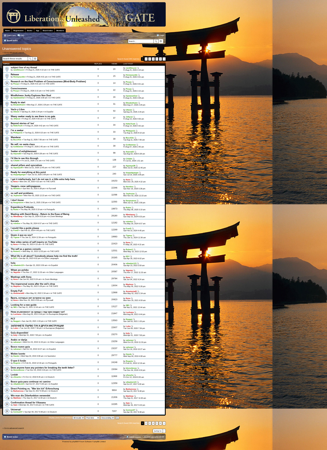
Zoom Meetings (56, 216)
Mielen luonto (18, 353)
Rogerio (16, 363)
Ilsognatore (18, 202)
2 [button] (146, 59)
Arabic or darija (19, 339)
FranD (16, 230)
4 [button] (153, 59)
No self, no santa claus (23, 144)
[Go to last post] (138, 68)
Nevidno (17, 188)
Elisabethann (19, 105)
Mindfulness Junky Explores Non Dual (31, 95)
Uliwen (16, 112)
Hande (16, 356)
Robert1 (16, 251)
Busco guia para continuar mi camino (31, 381)
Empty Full (16, 291)
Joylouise (17, 195)
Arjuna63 (17, 154)
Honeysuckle (19, 77)
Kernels (15, 221)
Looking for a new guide (23, 305)
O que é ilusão (18, 360)
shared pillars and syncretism (26, 165)
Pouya (16, 84)
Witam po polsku (20, 270)
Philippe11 (17, 133)
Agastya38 (18, 168)
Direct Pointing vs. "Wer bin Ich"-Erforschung (35, 388)
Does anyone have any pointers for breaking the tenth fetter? (42, 367)
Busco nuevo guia (20, 346)
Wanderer (16, 137)
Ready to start (18, 102)
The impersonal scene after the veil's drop (33, 284)
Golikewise (18, 147)
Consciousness (19, 88)
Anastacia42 (18, 293)
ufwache (17, 377)
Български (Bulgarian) (58, 314)
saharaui (17, 342)
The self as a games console (26, 249)
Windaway (17, 216)
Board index (12, 437)
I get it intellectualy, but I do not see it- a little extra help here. (43, 179)
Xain (15, 405)
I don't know (17, 200)
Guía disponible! (19, 332)
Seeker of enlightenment (23, 151)
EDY (15, 258)
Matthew (17, 398)
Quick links (11, 35)
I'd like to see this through (24, 158)
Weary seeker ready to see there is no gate (33, 116)
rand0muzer (18, 70)
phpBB (75, 442)
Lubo (15, 328)
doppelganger (19, 174)
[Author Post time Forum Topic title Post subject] (92, 418)
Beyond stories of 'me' (22, 123)
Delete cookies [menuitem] (135, 437)
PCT (13, 319)
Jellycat (16, 119)
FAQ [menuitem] (22, 35)
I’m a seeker (17, 130)
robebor (16, 223)
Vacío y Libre (18, 109)
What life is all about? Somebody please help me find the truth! (44, 256)
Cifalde (16, 161)
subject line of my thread (24, 67)
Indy (15, 335)
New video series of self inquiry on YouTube (34, 242)
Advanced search (161, 41)
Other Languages (51, 258)
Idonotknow (18, 370)
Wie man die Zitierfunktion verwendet (30, 395)
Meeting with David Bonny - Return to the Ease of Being (40, 214)
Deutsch (51, 377)
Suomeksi (51, 356)
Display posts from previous (60, 418)
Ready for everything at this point (28, 172)
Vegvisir (16, 272)
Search (156, 41)
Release (15, 74)
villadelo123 (18, 265)
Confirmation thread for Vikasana (28, 402)
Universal (16, 409)
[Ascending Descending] (107, 418)
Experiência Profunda (22, 207)
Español (49, 112)
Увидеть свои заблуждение (25, 186)
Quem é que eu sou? (22, 235)
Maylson (17, 286)
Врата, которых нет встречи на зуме (31, 298)
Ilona (15, 181)
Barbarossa (18, 391)
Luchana (17, 314)
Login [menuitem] (162, 35)
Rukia (15, 209)
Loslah (14, 374)
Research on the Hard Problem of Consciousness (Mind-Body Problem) (48, 81)
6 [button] (160, 59)
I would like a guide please (25, 228)
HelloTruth (18, 126)
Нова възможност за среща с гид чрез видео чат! (38, 312)
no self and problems (22, 193)
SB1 (15, 307)
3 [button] (149, 59)
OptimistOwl (19, 98)
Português (50, 209)
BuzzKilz (17, 140)
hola (13, 263)
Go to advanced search (14, 53)
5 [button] (156, 59)
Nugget (16, 321)
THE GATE (55, 70)
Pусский (52, 188)
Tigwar (16, 237)
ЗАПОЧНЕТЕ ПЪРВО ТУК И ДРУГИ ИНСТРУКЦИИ (37, 326)
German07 (17, 412)
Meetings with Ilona (21, 277)
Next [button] (164, 59)
